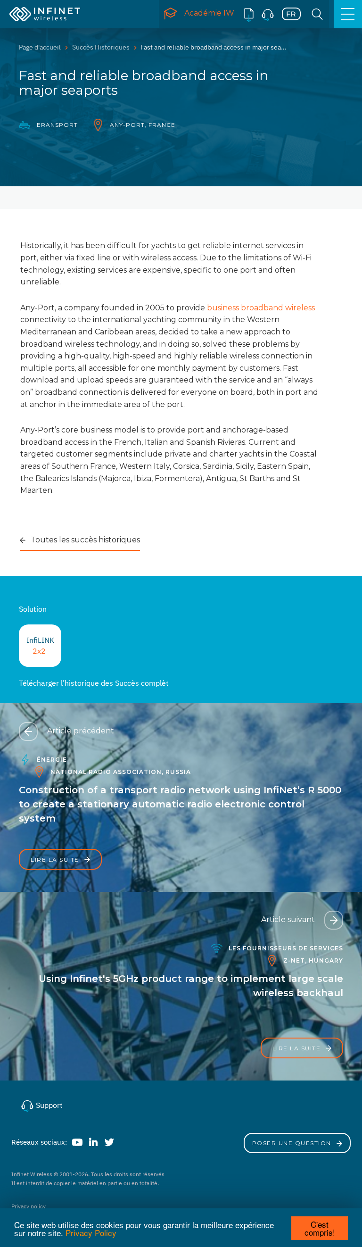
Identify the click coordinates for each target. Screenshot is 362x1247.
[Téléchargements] (248, 14)
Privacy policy (28, 1206)
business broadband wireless (261, 307)
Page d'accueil (40, 47)
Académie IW (209, 12)
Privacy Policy (91, 1233)
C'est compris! (319, 1228)
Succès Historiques (101, 47)
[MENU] (348, 14)
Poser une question (293, 1143)
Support (48, 1105)
